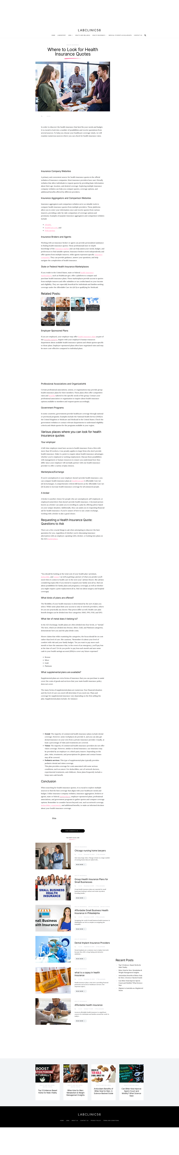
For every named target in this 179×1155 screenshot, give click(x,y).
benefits (52, 396)
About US (75, 1120)
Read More (79, 864)
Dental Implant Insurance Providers (92, 942)
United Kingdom (93, 906)
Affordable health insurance (89, 1005)
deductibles (45, 805)
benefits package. (51, 340)
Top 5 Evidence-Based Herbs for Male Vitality (130, 966)
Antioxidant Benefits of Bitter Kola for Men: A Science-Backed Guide (130, 977)
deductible (45, 577)
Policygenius (50, 230)
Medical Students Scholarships (120, 35)
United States (105, 906)
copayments (56, 805)
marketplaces (65, 796)
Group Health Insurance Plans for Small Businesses (91, 880)
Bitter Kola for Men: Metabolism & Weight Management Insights (130, 971)
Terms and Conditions (111, 1120)
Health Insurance (98, 35)
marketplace (53, 539)
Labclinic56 (89, 30)
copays (56, 577)
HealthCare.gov (77, 481)
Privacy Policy (96, 1120)
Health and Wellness (82, 35)
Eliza (48, 116)
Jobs (69, 35)
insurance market (62, 249)
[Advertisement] (56, 13)
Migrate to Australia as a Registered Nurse (131, 989)
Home (53, 35)
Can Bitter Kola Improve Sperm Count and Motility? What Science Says (130, 983)
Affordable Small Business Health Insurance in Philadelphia (91, 911)
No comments (101, 854)
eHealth (48, 225)
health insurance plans (87, 337)
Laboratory (61, 35)
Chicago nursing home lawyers (90, 850)
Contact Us (138, 35)
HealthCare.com (51, 228)
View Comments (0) (71, 830)
